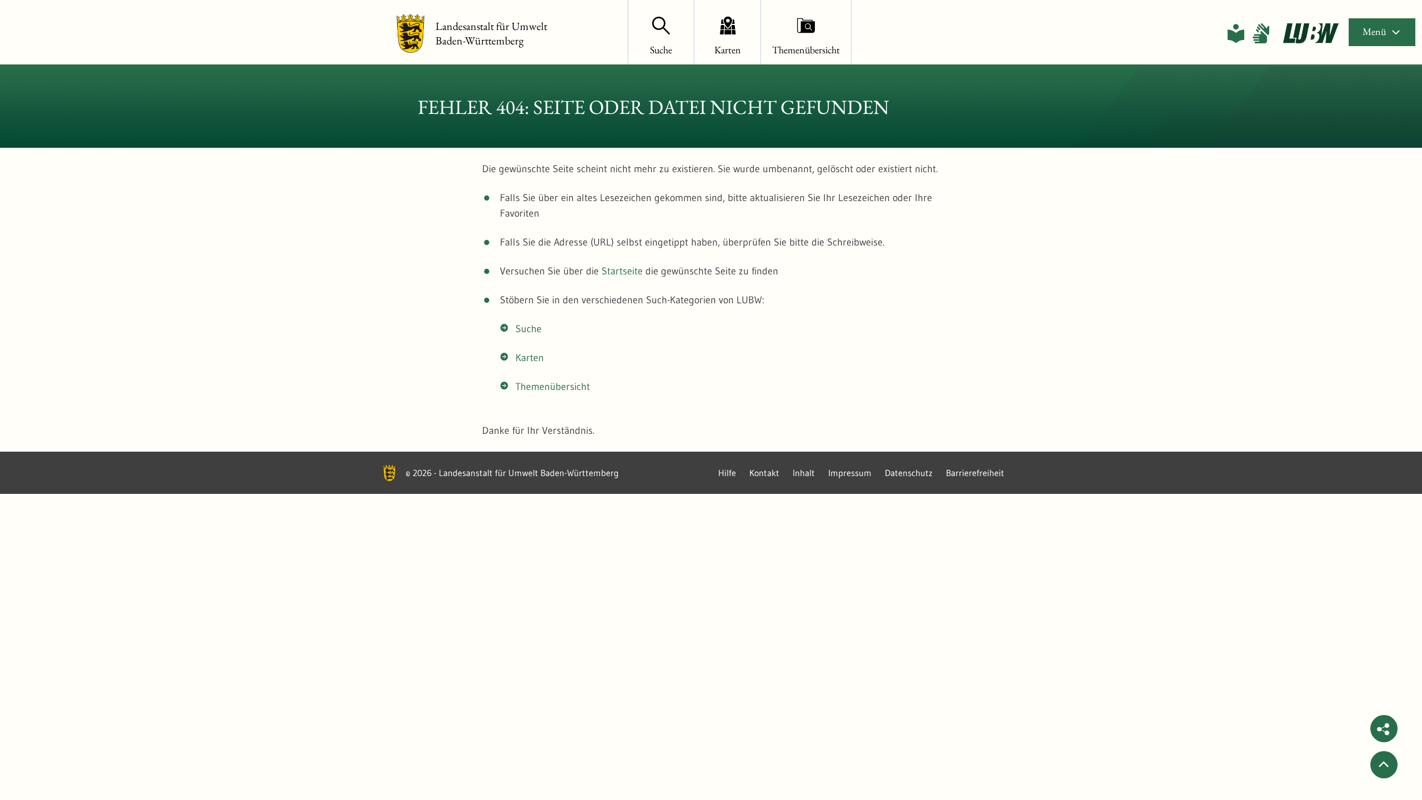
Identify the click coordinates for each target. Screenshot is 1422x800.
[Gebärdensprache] (1261, 33)
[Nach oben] (1384, 764)
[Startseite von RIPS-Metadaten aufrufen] (1311, 33)
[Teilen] (1384, 728)
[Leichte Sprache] (1236, 33)
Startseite (622, 271)
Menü (1374, 31)
